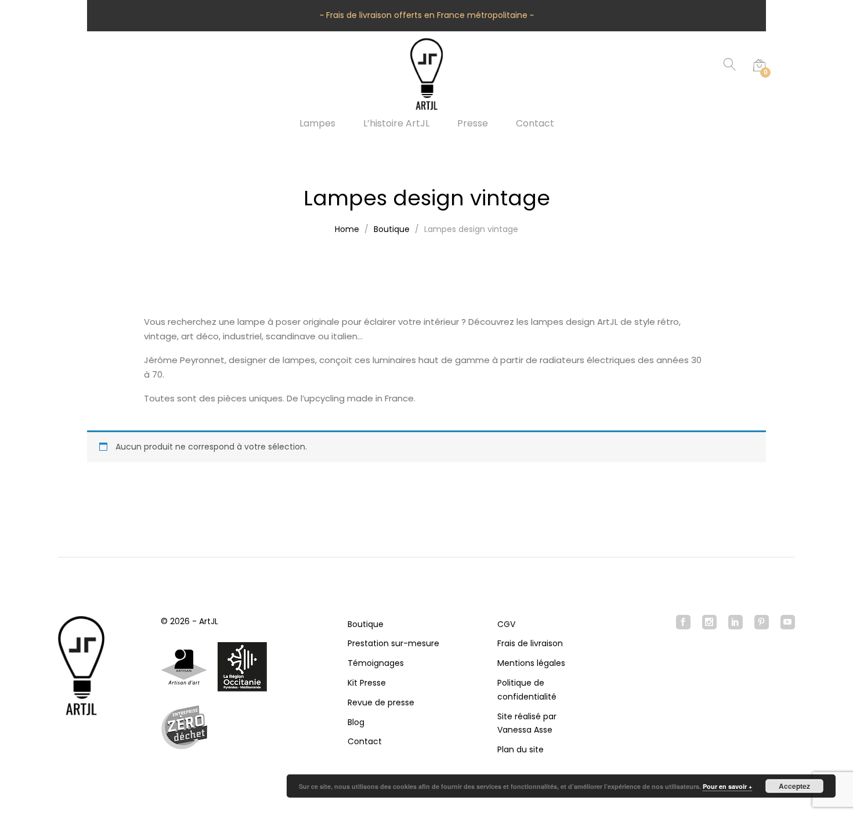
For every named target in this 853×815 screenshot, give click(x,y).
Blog (356, 722)
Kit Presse (367, 683)
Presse (472, 123)
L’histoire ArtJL (396, 123)
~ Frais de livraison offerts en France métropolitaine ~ (427, 15)
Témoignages (376, 663)
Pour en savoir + (727, 786)
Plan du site (520, 749)
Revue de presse (381, 702)
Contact (535, 123)
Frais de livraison (530, 643)
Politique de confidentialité (526, 689)
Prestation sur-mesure (393, 643)
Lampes (317, 123)
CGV (506, 624)
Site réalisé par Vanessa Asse (526, 723)
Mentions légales (531, 663)
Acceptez (794, 786)
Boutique (366, 624)
